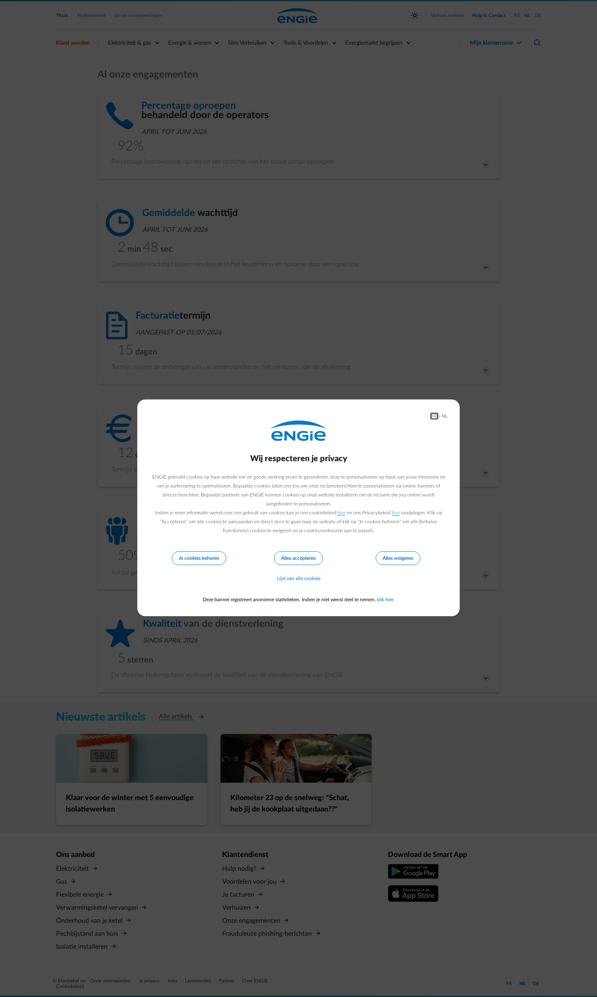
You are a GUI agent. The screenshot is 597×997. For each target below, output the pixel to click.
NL (444, 416)
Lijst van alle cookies (298, 578)
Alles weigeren (398, 558)
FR (434, 416)
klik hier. (386, 599)
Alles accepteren (298, 558)
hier (341, 512)
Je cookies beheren (199, 558)
